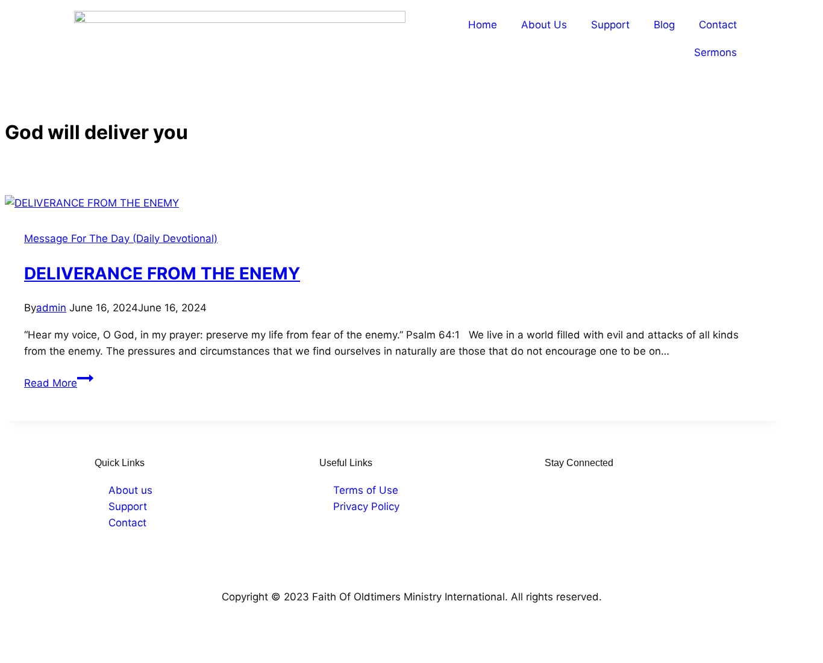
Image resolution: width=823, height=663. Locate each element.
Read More (58, 383)
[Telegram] (608, 490)
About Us (544, 25)
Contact (718, 25)
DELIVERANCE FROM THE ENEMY (162, 273)
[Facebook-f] (552, 490)
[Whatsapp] (627, 490)
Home (482, 25)
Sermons (715, 52)
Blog (664, 25)
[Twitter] (590, 490)
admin (51, 308)
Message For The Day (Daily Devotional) (120, 238)
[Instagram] (571, 490)
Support (610, 25)
